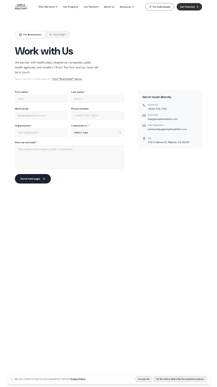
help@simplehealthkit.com (162, 118)
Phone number (80, 108)
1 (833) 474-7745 (157, 108)
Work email (22, 108)
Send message (30, 178)
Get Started (187, 6)
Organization (23, 125)
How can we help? (26, 142)
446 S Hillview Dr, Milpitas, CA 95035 (168, 142)
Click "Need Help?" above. (67, 78)
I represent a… (80, 125)
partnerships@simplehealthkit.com (167, 129)
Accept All (143, 379)
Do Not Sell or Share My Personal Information (180, 379)
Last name (78, 91)
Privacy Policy (77, 379)
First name (22, 91)
